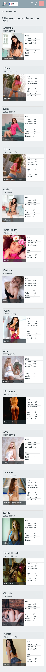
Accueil (5, 11)
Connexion (36, 3)
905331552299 (10, 556)
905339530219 (10, 233)
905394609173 (9, 31)
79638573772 (10, 314)
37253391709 (10, 475)
